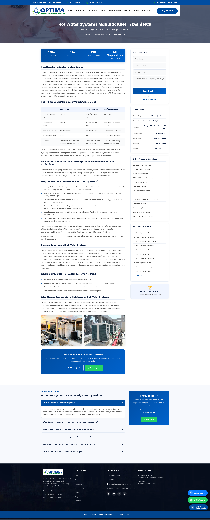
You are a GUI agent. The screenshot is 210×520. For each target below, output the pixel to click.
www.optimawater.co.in (146, 483)
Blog (76, 496)
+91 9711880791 (75, 3)
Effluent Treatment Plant (141, 169)
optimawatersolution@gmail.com (122, 488)
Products (78, 484)
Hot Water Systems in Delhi (142, 233)
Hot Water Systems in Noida (143, 271)
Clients (77, 492)
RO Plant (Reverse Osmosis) (143, 178)
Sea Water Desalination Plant (143, 216)
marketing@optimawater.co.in (120, 484)
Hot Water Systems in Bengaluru (144, 241)
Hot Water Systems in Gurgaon (144, 267)
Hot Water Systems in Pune (142, 250)
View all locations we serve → (142, 276)
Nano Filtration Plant (140, 182)
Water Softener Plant (140, 195)
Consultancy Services (140, 208)
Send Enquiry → (149, 91)
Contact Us (150, 412)
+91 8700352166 (95, 3)
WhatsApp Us (95, 368)
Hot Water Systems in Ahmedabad (145, 263)
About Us (78, 480)
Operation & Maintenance (142, 212)
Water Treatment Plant (141, 174)
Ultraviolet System (139, 204)
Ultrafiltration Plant (139, 186)
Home (87, 34)
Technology (79, 488)
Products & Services (99, 34)
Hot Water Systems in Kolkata (143, 258)
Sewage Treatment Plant (142, 165)
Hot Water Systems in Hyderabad (145, 254)
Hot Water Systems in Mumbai (143, 237)
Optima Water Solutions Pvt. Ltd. (104, 514)
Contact (78, 501)
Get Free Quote (74, 368)
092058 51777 (113, 480)
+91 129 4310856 (114, 476)
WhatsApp (149, 419)
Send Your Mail (170, 3)
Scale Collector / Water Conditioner (145, 199)
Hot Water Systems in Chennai (143, 246)
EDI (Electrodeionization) (141, 191)
